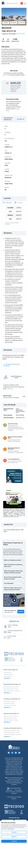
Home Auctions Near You (11, 669)
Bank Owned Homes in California (12, 690)
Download (16, 512)
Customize (14, 832)
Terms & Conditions (10, 791)
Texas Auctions (7, 672)
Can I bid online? (9, 583)
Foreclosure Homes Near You (12, 699)
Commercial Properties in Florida (12, 730)
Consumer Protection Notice (14, 779)
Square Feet (15, 41)
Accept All (14, 841)
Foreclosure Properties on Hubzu (13, 543)
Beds (3, 41)
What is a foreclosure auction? (12, 560)
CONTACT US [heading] (14, 621)
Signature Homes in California (11, 720)
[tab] (7, 202)
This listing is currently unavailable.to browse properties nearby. (14, 74)
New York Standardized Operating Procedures (15, 783)
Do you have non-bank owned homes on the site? (12, 578)
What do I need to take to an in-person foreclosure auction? (13, 588)
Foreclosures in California (10, 705)
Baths (8, 41)
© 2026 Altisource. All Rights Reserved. (14, 798)
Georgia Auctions (8, 676)
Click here (5, 75)
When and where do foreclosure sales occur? (13, 565)
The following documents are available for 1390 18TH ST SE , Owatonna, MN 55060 (13, 357)
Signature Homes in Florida (10, 716)
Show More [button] (7, 678)
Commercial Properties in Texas (11, 732)
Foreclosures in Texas (9, 703)
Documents (8, 350)
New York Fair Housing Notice (12, 781)
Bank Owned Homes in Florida (11, 686)
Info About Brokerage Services (14, 777)
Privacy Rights (17, 790)
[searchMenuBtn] (22, 3)
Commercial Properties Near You (13, 728)
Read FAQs (20, 611)
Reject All (14, 836)
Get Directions (21, 33)
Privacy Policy (11, 828)
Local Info (7, 198)
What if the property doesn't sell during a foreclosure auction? (13, 571)
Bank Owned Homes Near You (12, 684)
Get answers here (8, 612)
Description (5, 47)
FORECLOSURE (7, 27)
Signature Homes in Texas (10, 718)
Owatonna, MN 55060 (13, 34)
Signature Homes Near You (11, 713)
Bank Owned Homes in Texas (11, 688)
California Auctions (8, 674)
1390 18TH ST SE (9, 31)
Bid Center (14, 71)
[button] (3, 16)
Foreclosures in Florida (9, 701)
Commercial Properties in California (12, 734)
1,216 (15, 39)
